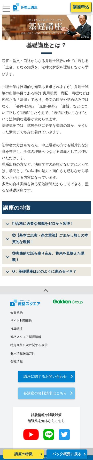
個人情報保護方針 (22, 353)
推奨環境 (16, 329)
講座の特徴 (23, 454)
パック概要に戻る (66, 454)
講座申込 (81, 7)
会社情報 (16, 361)
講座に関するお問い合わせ (45, 376)
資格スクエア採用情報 (25, 337)
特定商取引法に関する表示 (29, 345)
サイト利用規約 (21, 320)
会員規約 (16, 312)
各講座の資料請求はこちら (45, 393)
